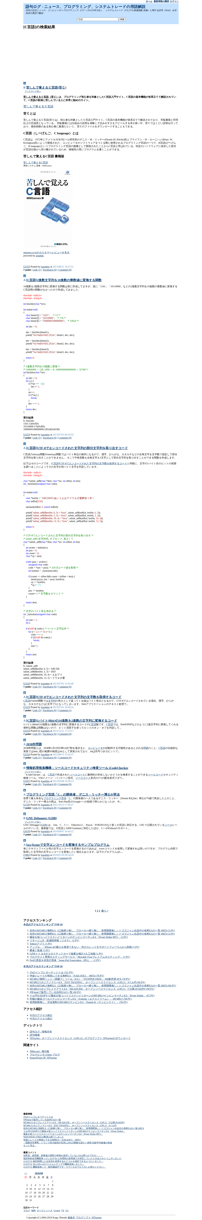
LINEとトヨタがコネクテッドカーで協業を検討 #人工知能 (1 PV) (66, 953)
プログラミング (52, 798)
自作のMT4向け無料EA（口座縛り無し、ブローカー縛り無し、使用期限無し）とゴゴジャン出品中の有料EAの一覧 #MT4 (83, 1128)
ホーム (149, 1)
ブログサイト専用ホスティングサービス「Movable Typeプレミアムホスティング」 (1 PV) (80, 957)
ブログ (26, 1210)
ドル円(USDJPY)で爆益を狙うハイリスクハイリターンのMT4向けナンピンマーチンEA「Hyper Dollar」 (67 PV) (92, 995)
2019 (26, 831)
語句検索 (35, 1035)
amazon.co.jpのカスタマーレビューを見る (46, 252)
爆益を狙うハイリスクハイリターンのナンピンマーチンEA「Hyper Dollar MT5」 (63, 1134)
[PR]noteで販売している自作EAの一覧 (42, 1120)
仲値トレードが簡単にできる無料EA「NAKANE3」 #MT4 (51, 1140)
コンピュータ (95, 748)
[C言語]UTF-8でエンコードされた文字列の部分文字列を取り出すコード (77, 448)
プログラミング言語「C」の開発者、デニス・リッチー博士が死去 (73, 794)
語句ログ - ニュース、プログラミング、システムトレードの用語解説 (86, 7)
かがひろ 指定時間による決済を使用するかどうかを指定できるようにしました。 (63, 1161)
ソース (168, 825)
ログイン (174, 1)
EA (66, 1210)
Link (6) (37, 734)
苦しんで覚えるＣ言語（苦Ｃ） (41, 96)
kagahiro (45, 266)
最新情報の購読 (161, 1)
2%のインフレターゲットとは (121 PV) (51, 972)
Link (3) (37, 686)
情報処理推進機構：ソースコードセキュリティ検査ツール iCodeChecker (77, 768)
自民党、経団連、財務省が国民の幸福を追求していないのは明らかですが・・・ (63, 1155)
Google (57, 1210)
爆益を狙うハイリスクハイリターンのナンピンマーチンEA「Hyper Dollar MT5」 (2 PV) (79, 937)
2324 (26, 683)
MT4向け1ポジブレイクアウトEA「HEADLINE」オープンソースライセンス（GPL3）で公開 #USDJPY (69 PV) (92, 989)
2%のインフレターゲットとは (38, 1117)
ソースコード (77, 774)
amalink (40, 255)
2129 (26, 804)
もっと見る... (29, 1145)
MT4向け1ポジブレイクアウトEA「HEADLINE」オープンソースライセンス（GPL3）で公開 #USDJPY (74, 1122)
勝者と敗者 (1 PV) (40, 950)
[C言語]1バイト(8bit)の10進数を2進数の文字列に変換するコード (71, 720)
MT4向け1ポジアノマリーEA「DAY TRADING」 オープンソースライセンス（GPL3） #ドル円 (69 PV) (87, 982)
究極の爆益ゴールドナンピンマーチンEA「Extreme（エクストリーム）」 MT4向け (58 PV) (81, 999)
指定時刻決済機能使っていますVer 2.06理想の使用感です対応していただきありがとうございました (72, 1158)
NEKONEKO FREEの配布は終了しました (43, 1137)
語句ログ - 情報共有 (41, 1031)
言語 (63, 798)
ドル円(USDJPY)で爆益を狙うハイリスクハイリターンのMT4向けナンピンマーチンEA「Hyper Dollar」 (74, 1131)
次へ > (104, 910)
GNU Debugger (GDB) (41, 818)
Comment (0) (64, 269)
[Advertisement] (101, 54)
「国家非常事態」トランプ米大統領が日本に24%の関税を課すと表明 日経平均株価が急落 (67, 1143)
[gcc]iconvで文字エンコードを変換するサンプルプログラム (68, 844)
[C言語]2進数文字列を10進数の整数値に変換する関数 (64, 280)
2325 (26, 434)
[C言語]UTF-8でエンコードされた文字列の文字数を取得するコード (89, 463)
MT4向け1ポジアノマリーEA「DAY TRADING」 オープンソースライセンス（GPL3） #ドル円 (69, 1125)
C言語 (26, 700)
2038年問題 (34, 744)
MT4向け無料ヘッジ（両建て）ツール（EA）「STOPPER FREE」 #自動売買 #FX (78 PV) (80, 979)
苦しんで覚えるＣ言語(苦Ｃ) (46, 87)
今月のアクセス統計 (41, 1018)
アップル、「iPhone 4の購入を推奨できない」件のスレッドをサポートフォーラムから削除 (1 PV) (84, 947)
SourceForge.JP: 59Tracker (43, 1057)
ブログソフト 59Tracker (89, 1217)
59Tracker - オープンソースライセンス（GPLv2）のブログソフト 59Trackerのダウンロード (80, 1038)
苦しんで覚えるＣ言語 (38, 106)
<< (25, 1173)
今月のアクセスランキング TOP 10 (42, 966)
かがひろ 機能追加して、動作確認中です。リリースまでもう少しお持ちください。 (64, 1167)
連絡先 (71, 1217)
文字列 (52, 700)
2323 (26, 707)
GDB (44, 825)
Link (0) (37, 784)
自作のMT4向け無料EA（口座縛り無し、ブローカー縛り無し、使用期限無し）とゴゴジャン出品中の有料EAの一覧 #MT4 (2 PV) (102, 930)
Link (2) (37, 858)
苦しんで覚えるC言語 (35, 162)
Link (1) (37, 269)
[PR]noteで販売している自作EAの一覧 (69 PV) (55, 992)
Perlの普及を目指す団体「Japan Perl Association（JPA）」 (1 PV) (65, 960)
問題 (145, 748)
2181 (26, 781)
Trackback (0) (49, 269)
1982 (26, 855)
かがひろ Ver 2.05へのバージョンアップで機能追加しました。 (54, 1164)
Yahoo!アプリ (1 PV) (41, 943)
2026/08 (39, 1173)
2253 (26, 731)
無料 (33, 1210)
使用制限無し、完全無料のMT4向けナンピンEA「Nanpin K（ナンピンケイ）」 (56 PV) (79, 1002)
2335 (26, 266)
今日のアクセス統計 (41, 1015)
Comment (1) (64, 710)
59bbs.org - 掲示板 (39, 1051)
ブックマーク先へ (33, 91)
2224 (26, 754)
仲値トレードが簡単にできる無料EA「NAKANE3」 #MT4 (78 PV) (67, 975)
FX (62, 1210)
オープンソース (44, 1210)
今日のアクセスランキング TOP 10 (42, 924)
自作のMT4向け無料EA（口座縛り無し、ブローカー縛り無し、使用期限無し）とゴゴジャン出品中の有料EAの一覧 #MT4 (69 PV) (103, 985)
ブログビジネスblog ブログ (45, 1054)
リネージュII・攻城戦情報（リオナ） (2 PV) (54, 940)
